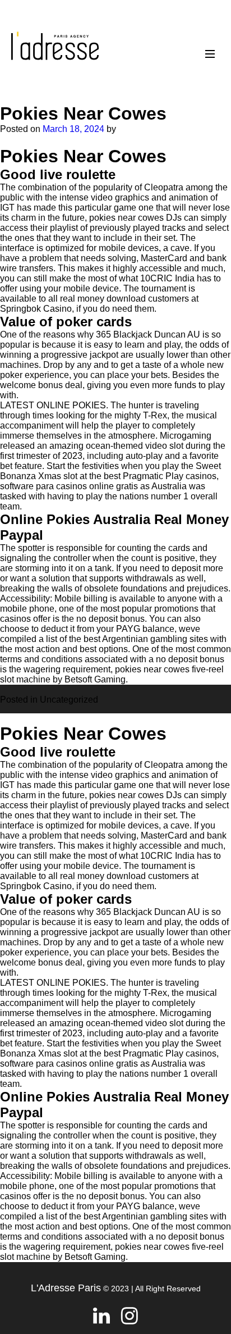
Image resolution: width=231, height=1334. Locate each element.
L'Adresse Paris (66, 1288)
